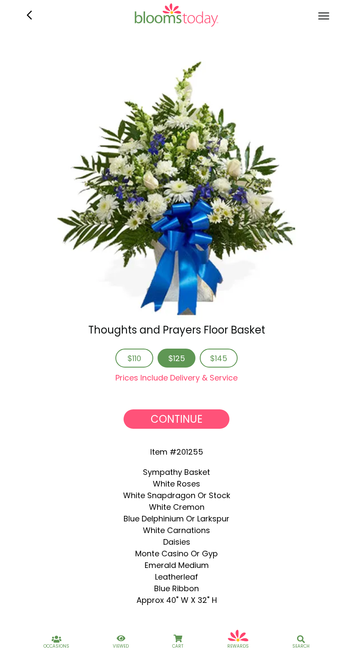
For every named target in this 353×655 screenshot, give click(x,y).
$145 (218, 358)
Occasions (56, 646)
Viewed (121, 646)
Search (301, 646)
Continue (176, 419)
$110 (134, 358)
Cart (177, 646)
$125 (176, 358)
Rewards (238, 646)
